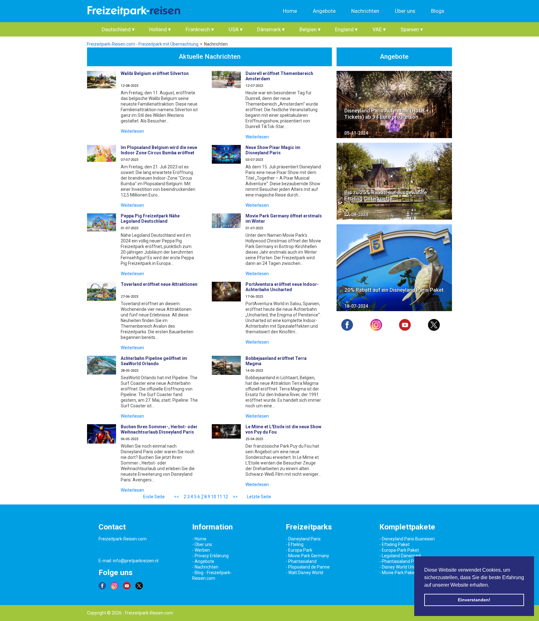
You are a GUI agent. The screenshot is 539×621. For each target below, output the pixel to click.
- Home (199, 538)
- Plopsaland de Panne (308, 566)
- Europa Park (299, 550)
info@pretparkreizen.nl (135, 560)
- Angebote (203, 561)
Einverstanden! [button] (474, 599)
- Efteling (294, 544)
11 (219, 496)
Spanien (412, 29)
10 (213, 496)
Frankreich (200, 29)
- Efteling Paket (394, 544)
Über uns (405, 11)
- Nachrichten (205, 566)
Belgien (310, 29)
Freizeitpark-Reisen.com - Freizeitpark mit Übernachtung (142, 44)
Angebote (324, 11)
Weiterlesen (132, 131)
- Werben (201, 550)
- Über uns (202, 544)
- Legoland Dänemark (400, 555)
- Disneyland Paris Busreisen (407, 538)
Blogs (437, 11)
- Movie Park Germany (307, 555)
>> (235, 496)
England (346, 29)
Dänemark (271, 29)
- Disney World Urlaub (400, 566)
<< (176, 496)
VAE (379, 29)
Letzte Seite (259, 496)
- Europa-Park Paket (399, 550)
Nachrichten (365, 11)
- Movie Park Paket (397, 572)
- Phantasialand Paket (401, 561)
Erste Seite (154, 496)
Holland (160, 29)
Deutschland (118, 29)
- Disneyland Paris (303, 538)
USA (236, 29)
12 (225, 496)
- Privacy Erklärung (210, 555)
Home (290, 11)
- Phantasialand (301, 561)
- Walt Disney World (304, 572)
